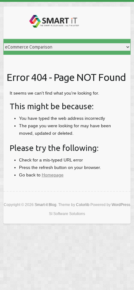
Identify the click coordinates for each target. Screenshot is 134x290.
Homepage (53, 174)
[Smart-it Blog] (53, 22)
